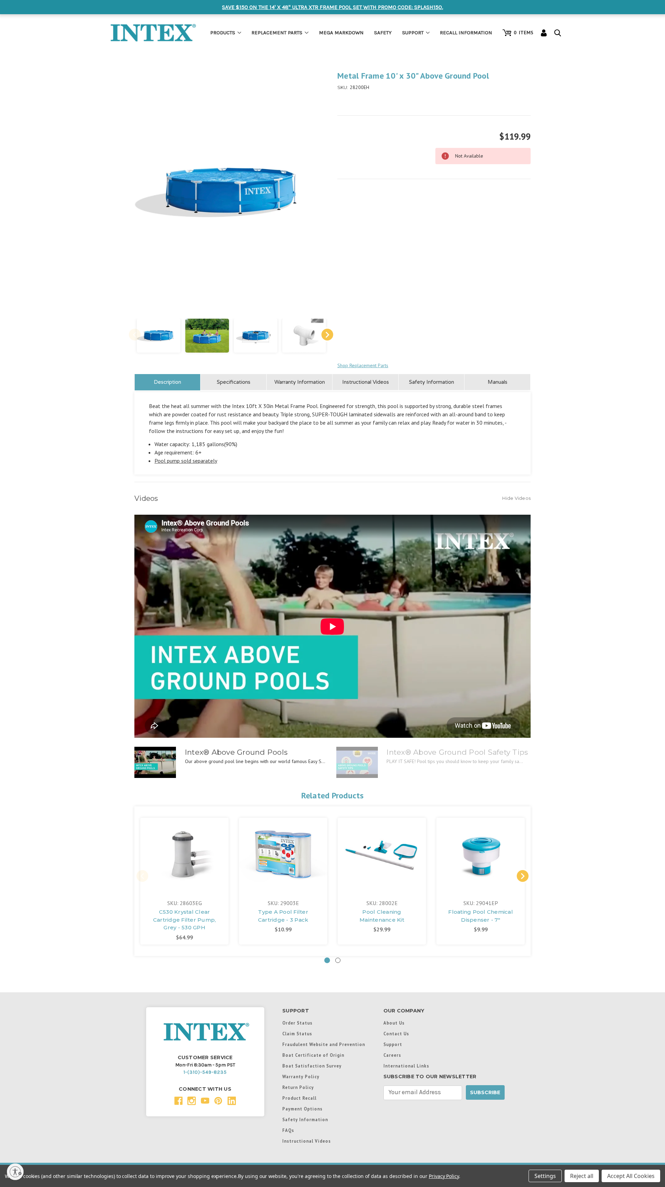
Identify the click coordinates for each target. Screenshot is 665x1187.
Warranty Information (299, 382)
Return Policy (298, 1087)
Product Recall (299, 1098)
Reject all (581, 1176)
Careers (392, 1055)
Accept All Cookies (631, 1176)
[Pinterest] (218, 1101)
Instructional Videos (365, 382)
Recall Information (466, 32)
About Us (394, 1023)
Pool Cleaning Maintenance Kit (382, 916)
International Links (406, 1066)
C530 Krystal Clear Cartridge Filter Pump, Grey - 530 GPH (184, 920)
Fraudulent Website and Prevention (323, 1044)
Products (222, 32)
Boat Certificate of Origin (313, 1055)
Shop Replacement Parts (362, 365)
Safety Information (431, 382)
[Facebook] (178, 1101)
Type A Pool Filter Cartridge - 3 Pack (283, 916)
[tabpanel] (184, 881)
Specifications (233, 382)
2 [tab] (337, 960)
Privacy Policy (444, 1176)
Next (327, 334)
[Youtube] (205, 1101)
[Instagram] (191, 1101)
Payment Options (302, 1108)
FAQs (288, 1130)
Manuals (497, 382)
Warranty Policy (300, 1076)
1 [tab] (327, 960)
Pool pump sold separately (185, 460)
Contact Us (396, 1033)
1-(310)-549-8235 (205, 1072)
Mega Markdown (341, 32)
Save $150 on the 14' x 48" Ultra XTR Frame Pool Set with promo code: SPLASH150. (332, 7)
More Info (185, 841)
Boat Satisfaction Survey (312, 1066)
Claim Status (297, 1033)
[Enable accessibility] (15, 1171)
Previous (134, 334)
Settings (545, 1176)
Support (413, 32)
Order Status (297, 1023)
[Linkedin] (232, 1101)
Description (167, 382)
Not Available (184, 861)
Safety (383, 32)
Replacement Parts (276, 32)
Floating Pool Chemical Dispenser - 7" (480, 916)
